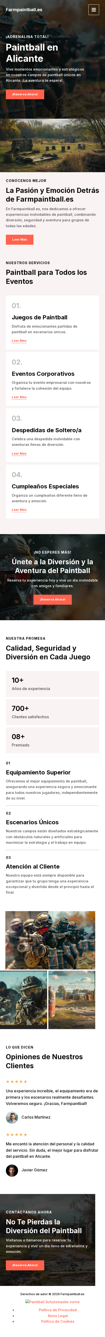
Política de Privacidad (58, 1310)
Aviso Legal (58, 1316)
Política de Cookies (57, 1321)
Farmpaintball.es (24, 9)
